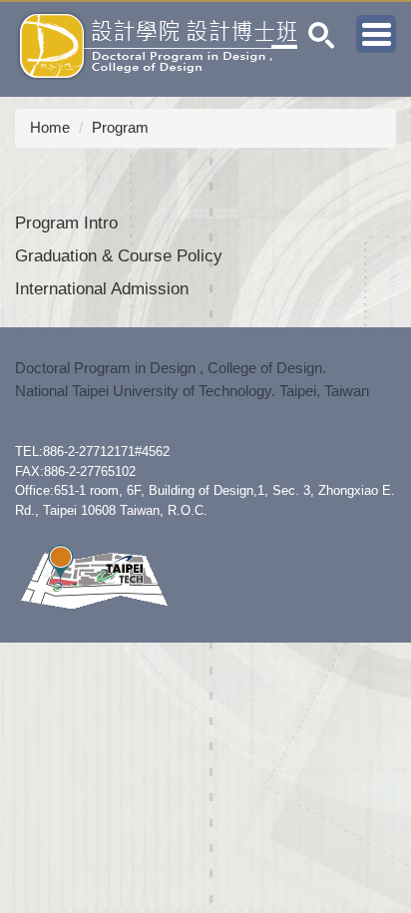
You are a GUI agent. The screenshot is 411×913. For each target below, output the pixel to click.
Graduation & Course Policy (118, 255)
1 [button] (321, 35)
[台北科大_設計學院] (93, 576)
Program (120, 127)
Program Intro (66, 222)
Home (50, 127)
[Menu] (376, 34)
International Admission (102, 288)
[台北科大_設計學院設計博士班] (149, 44)
